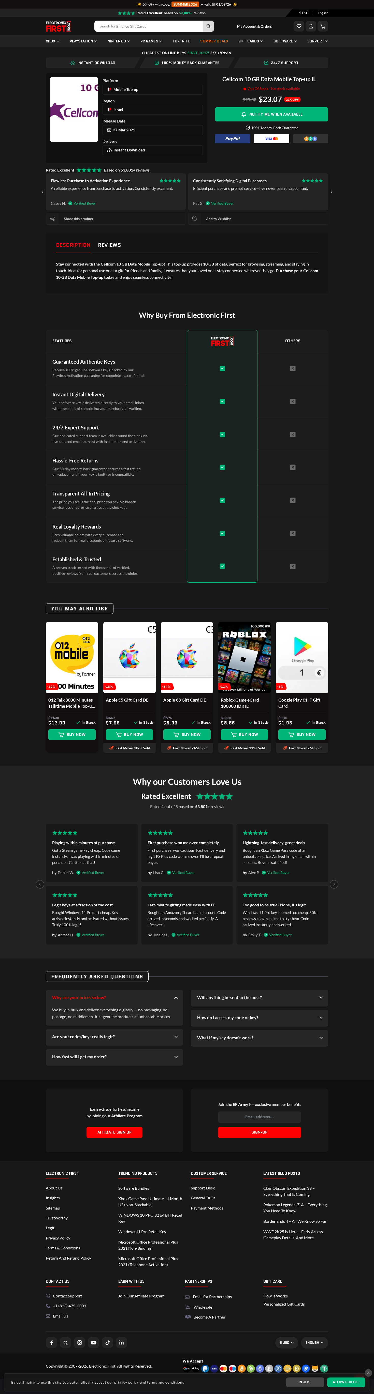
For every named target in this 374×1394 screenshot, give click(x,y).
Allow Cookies (346, 1382)
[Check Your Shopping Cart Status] (323, 26)
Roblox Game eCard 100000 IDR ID (240, 703)
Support (315, 41)
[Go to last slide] (42, 191)
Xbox (50, 41)
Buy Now (75, 734)
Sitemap (53, 1207)
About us (54, 1187)
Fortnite (181, 41)
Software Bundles (133, 1188)
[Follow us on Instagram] (79, 1342)
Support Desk (203, 1187)
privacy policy (126, 1382)
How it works (275, 1295)
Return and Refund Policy (68, 1258)
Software (283, 41)
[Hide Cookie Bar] (368, 1373)
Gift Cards (248, 41)
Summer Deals (214, 41)
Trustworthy (57, 1217)
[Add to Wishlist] (299, 26)
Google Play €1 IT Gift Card (299, 703)
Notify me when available (276, 114)
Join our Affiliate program (141, 1295)
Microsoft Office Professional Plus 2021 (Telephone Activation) (148, 1261)
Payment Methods (207, 1207)
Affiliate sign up (114, 1132)
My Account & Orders (254, 26)
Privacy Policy (58, 1237)
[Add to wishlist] (194, 218)
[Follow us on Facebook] (51, 1342)
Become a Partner (209, 1316)
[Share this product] (52, 218)
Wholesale (203, 1307)
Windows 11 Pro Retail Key (142, 1231)
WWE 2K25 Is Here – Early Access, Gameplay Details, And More (293, 1234)
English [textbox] (323, 13)
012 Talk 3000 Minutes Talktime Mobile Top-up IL (71, 703)
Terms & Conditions (63, 1247)
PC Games (149, 41)
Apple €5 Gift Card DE (127, 700)
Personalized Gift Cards (284, 1304)
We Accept (193, 1361)
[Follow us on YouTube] (93, 1342)
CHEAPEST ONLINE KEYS (184, 53)
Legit (50, 1227)
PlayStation (81, 41)
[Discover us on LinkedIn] (121, 1342)
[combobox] (304, 13)
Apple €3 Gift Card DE (184, 700)
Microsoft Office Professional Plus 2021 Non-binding (148, 1245)
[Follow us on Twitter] (65, 1342)
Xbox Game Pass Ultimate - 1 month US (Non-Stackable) (150, 1201)
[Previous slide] (40, 884)
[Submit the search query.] (208, 26)
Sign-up (259, 1132)
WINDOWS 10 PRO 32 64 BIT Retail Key (150, 1218)
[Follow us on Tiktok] (107, 1342)
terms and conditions (165, 1382)
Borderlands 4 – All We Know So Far (294, 1221)
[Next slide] (331, 191)
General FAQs (203, 1197)
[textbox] (304, 13)
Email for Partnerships (212, 1296)
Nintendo (117, 41)
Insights (53, 1197)
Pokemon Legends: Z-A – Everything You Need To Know (295, 1207)
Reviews (109, 245)
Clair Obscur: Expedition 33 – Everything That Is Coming (289, 1191)
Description (73, 245)
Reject (305, 1382)
